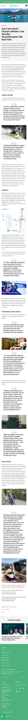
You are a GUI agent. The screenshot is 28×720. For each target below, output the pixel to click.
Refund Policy (5, 660)
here (5, 587)
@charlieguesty (20, 587)
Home (3, 650)
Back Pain (4, 25)
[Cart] (25, 5)
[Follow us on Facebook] (16, 688)
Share (3, 612)
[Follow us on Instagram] (23, 688)
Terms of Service (6, 662)
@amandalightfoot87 (11, 593)
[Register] (21, 677)
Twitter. (12, 600)
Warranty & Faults (6, 665)
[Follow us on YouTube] (16, 691)
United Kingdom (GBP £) (7, 712)
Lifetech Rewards (6, 652)
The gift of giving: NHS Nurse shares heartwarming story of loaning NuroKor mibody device (12, 638)
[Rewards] (3, 717)
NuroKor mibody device (18, 314)
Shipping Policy (5, 657)
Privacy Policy (5, 655)
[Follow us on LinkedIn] (19, 691)
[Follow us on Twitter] (19, 688)
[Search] (4, 5)
